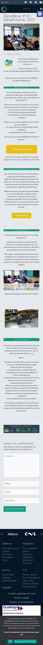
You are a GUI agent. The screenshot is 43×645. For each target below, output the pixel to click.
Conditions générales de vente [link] (22, 593)
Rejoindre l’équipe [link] (31, 583)
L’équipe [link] (6, 551)
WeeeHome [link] (28, 557)
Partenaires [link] (7, 554)
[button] (41, 9)
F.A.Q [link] (4, 560)
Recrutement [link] (7, 557)
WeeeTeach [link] (28, 560)
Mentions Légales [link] (21, 598)
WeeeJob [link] (27, 554)
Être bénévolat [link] (29, 586)
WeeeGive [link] (27, 563)
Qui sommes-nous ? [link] (11, 548)
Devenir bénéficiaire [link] (31, 577)
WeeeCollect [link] (8, 574)
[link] (40, 14)
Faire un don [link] (28, 580)
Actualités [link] (6, 587)
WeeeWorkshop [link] (9, 580)
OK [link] (10, 641)
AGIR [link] (25, 9)
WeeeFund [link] (7, 543)
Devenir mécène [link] (30, 574)
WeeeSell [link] (6, 577)
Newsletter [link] (5, 2)
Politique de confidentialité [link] (22, 602)
